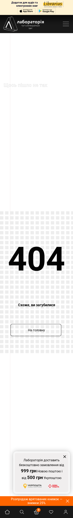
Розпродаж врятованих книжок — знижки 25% (36, 501)
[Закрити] (65, 456)
